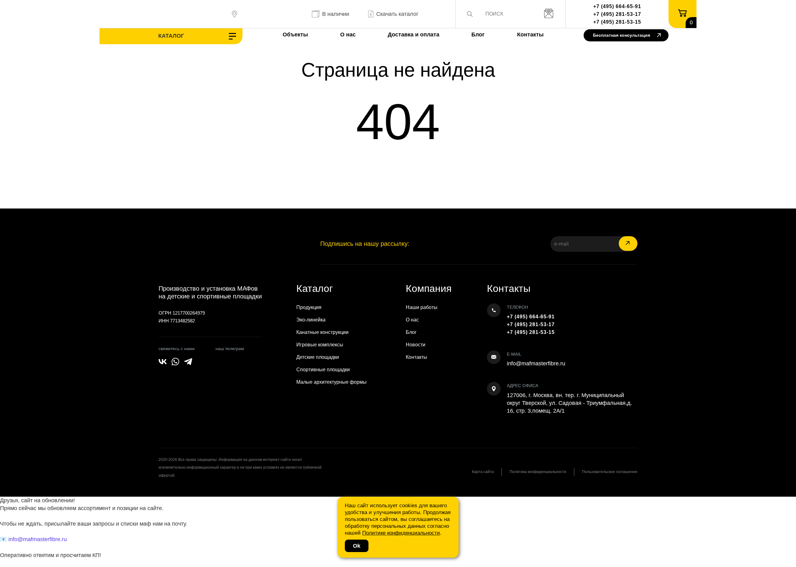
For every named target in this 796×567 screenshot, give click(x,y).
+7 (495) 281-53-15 (617, 22)
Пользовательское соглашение (609, 472)
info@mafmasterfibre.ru (536, 363)
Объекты (295, 34)
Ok (356, 546)
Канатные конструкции (322, 332)
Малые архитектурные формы (331, 382)
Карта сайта (483, 472)
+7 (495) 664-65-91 (617, 6)
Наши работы (421, 307)
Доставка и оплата (413, 34)
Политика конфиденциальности (538, 472)
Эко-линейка (311, 319)
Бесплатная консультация (621, 35)
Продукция (309, 307)
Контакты (530, 34)
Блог (478, 34)
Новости (415, 344)
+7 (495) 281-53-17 (617, 14)
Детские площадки (317, 357)
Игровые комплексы (319, 344)
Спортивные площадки (323, 369)
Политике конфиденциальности (401, 533)
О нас (348, 34)
